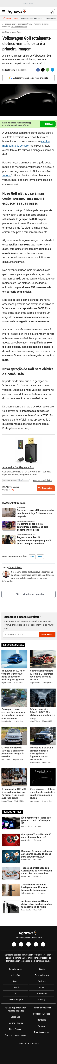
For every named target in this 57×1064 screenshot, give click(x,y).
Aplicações (15, 975)
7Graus (35, 1043)
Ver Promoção (45, 488)
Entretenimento (42, 975)
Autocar (6, 175)
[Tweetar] (43, 70)
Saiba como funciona (19, 27)
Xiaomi (15, 987)
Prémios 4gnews (41, 1032)
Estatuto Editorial (15, 1023)
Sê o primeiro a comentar (30, 594)
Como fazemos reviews (15, 1035)
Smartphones (15, 969)
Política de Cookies (41, 1014)
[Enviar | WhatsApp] (47, 70)
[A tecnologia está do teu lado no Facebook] (14, 944)
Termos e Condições (42, 1008)
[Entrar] (52, 11)
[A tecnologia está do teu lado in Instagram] (21, 944)
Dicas (41, 987)
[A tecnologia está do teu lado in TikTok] (36, 944)
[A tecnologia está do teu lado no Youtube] (28, 944)
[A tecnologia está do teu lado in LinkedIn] (43, 944)
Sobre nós (15, 1017)
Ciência (41, 969)
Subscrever (47, 634)
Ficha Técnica (15, 1029)
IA (15, 993)
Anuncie (41, 1026)
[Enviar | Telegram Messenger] (52, 70)
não (40, 556)
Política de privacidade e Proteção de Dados (15, 1009)
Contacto (41, 1020)
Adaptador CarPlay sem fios (18, 467)
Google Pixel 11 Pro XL (32, 18)
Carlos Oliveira (8, 70)
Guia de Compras (15, 999)
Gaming (41, 999)
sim (32, 556)
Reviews (41, 981)
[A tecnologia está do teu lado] (17, 11)
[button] (16, 480)
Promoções (42, 993)
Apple (15, 981)
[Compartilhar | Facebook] (38, 70)
